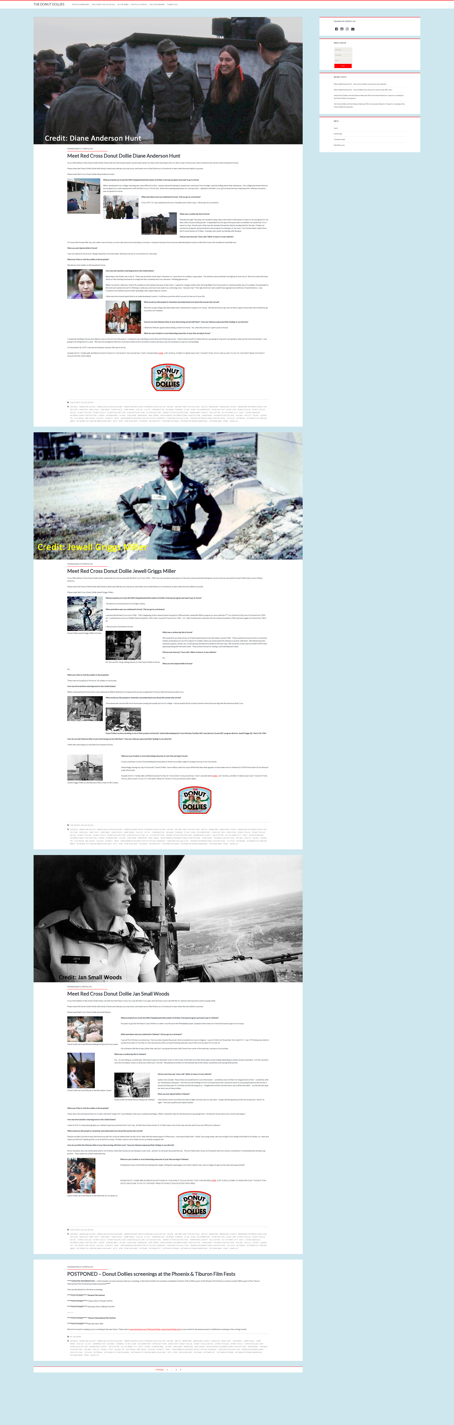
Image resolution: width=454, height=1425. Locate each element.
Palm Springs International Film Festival (181, 415)
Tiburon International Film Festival (207, 418)
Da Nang (170, 410)
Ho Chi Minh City (230, 412)
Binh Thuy (94, 410)
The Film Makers (157, 4)
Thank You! (172, 4)
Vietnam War (215, 421)
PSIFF (110, 1349)
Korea (102, 415)
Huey (241, 412)
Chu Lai (139, 410)
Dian (193, 410)
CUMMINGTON (158, 410)
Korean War (112, 415)
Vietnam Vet (155, 421)
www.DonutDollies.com (171, 1329)
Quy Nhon (79, 418)
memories (142, 415)
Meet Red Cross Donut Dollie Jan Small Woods (52, 856)
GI (147, 835)
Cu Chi (147, 410)
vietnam (143, 421)
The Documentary (80, 4)
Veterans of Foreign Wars (116, 1352)
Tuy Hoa (231, 418)
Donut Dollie (244, 410)
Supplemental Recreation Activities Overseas (143, 418)
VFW (121, 421)
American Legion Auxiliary (110, 407)
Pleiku (256, 415)
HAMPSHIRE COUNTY (199, 412)
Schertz (109, 418)
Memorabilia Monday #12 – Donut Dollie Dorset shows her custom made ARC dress (363, 90)
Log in (336, 128)
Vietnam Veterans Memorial (194, 421)
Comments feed (339, 139)
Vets (115, 421)
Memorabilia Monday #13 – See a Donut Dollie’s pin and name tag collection (360, 84)
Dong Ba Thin (218, 410)
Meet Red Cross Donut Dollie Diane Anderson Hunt (54, 18)
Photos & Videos (139, 4)
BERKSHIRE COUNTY (228, 407)
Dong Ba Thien (160, 1344)
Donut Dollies (85, 412)
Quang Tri (119, 1349)
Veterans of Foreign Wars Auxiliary (93, 421)
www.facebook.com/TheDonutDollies (145, 1329)
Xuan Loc (234, 421)
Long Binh (132, 415)
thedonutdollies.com (177, 418)
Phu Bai (239, 415)
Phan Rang (207, 415)
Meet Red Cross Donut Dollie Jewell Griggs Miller (54, 434)
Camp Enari (129, 410)
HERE (160, 353)
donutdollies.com (116, 412)
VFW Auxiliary (131, 421)
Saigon (100, 418)
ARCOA (204, 407)
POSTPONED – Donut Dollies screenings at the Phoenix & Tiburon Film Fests (151, 1274)
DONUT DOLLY (99, 412)
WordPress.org (339, 145)
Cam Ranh (105, 410)
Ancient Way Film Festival (187, 407)
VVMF (225, 421)
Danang (179, 410)
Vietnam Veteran (170, 421)
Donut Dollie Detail (204, 1344)
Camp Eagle (116, 410)
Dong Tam (231, 410)
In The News (123, 4)
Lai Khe (122, 415)
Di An (186, 410)
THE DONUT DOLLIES (49, 4)
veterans (240, 418)
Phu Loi (247, 415)
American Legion (87, 407)
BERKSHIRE (213, 407)
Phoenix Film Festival (224, 415)
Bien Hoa (84, 410)
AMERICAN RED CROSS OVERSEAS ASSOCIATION (145, 407)
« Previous (159, 1369)
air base (74, 407)
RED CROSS (90, 418)
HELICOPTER (214, 412)
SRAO (116, 418)
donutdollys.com (136, 412)
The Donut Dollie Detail (103, 4)
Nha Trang (154, 415)
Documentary (203, 410)
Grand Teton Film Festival (176, 412)
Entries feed (338, 134)
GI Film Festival (153, 412)
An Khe (170, 407)
